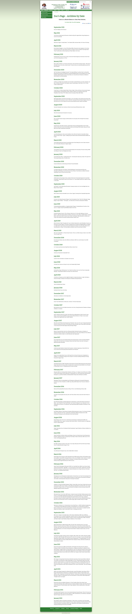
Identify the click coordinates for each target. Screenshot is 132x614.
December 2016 (59, 386)
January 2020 (58, 154)
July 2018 (57, 256)
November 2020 (59, 79)
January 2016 (58, 473)
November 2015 (59, 492)
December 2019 (59, 161)
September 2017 (59, 312)
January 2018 (58, 288)
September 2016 (59, 409)
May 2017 (57, 346)
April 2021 (57, 40)
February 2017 (58, 369)
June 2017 (57, 337)
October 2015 (58, 503)
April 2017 (57, 353)
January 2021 (58, 61)
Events (55, 10)
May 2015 (57, 557)
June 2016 (57, 433)
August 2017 (58, 320)
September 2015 (59, 512)
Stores (59, 10)
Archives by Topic (45, 14)
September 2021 (59, 27)
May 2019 (57, 211)
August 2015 (58, 522)
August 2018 (58, 250)
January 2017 (58, 378)
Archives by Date (44, 12)
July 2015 (57, 533)
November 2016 (59, 392)
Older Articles (44, 17)
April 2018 (57, 275)
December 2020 (59, 70)
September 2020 (59, 96)
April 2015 (57, 569)
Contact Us (46, 10)
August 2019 (58, 191)
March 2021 (57, 46)
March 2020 (58, 140)
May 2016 (57, 441)
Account (68, 1)
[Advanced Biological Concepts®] (65, 6)
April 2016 (57, 448)
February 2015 (58, 590)
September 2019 (59, 184)
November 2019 (59, 167)
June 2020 (57, 116)
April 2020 (57, 132)
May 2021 (57, 33)
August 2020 (58, 105)
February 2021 (58, 54)
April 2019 (57, 221)
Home (42, 10)
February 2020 (58, 147)
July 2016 (57, 426)
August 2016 (58, 417)
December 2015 (59, 482)
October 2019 (58, 175)
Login (77, 1)
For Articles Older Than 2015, (72, 22)
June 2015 (57, 544)
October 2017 (58, 305)
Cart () (73, 1)
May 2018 (57, 268)
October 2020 (58, 88)
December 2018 (59, 237)
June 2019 (57, 204)
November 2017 (59, 299)
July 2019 (57, 197)
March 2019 (57, 230)
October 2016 (58, 399)
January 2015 (58, 598)
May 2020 (57, 123)
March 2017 (57, 361)
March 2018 (57, 282)
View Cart (67, 10)
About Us (51, 10)
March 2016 (57, 454)
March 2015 (57, 580)
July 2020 (57, 110)
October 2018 (58, 245)
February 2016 (58, 464)
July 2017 (57, 329)
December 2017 (59, 293)
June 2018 (57, 262)
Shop (62, 10)
